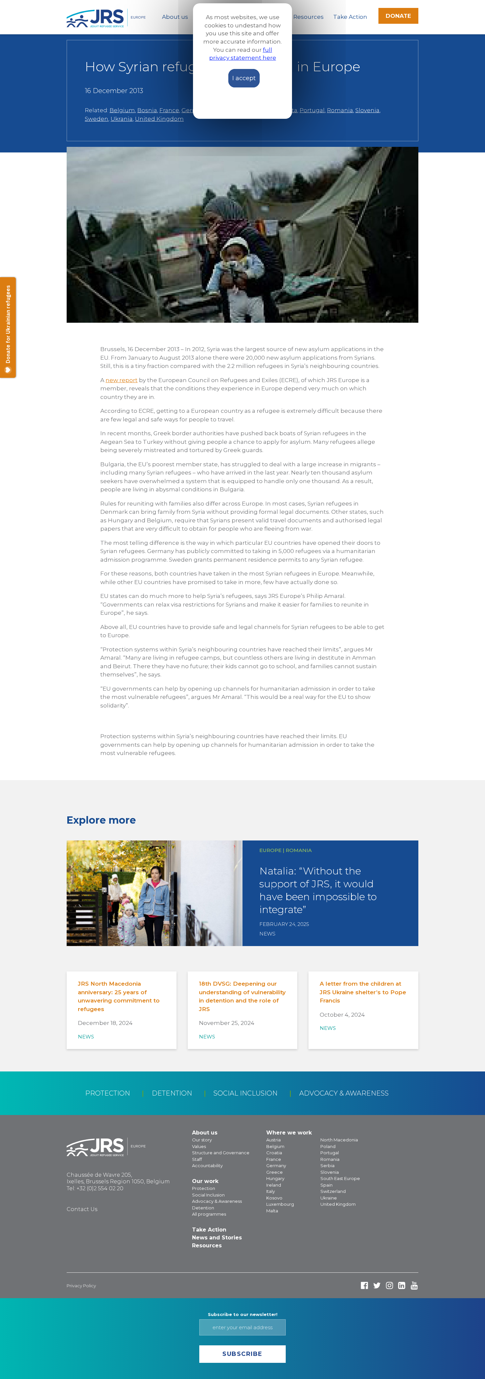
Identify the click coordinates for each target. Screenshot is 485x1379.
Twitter (377, 1285)
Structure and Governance (220, 1152)
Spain (326, 1185)
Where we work (289, 1133)
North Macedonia (339, 1139)
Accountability (207, 1165)
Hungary (275, 1178)
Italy (270, 1191)
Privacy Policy (81, 1285)
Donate (398, 16)
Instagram (389, 1285)
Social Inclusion (245, 1093)
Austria (273, 1139)
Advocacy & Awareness (344, 1093)
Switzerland (333, 1191)
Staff (197, 1159)
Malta (272, 1210)
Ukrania (122, 118)
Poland (328, 1146)
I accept (244, 78)
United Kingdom (159, 118)
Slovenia (367, 110)
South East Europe (340, 1178)
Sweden (96, 118)
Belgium (122, 110)
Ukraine (328, 1197)
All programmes (209, 1214)
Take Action (350, 17)
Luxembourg (280, 1204)
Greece (274, 1172)
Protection (107, 1093)
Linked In (402, 1285)
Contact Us (82, 1209)
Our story (202, 1139)
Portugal (312, 110)
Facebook (364, 1285)
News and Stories (217, 1237)
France (169, 110)
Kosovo (274, 1197)
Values (199, 1146)
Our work (205, 1181)
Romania (340, 110)
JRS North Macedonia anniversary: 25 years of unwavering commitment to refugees (119, 996)
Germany (276, 1165)
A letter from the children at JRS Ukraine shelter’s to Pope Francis (363, 992)
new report (122, 380)
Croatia (274, 1152)
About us (175, 17)
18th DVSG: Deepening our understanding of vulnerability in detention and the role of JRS (242, 996)
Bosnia (147, 110)
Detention (172, 1093)
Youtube (414, 1285)
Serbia (327, 1165)
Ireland (273, 1185)
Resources (308, 17)
